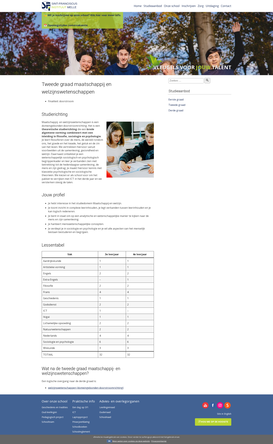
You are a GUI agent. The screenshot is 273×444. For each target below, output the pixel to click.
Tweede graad (176, 105)
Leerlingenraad (107, 407)
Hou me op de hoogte (214, 421)
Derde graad (175, 110)
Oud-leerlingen (49, 412)
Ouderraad (105, 412)
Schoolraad (105, 417)
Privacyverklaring (158, 441)
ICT (74, 412)
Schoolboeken (79, 426)
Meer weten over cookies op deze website (131, 441)
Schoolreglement (81, 431)
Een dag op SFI (80, 407)
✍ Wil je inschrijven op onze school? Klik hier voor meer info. (82, 15)
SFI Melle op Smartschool (227, 405)
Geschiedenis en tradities (55, 407)
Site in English (224, 413)
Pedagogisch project (53, 417)
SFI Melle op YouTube (205, 405)
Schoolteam (48, 421)
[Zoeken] (207, 80)
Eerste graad (176, 99)
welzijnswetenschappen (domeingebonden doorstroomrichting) (86, 388)
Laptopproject (80, 417)
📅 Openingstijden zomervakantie (66, 25)
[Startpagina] (46, 10)
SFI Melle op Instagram (220, 405)
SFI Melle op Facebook (213, 405)
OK (109, 441)
